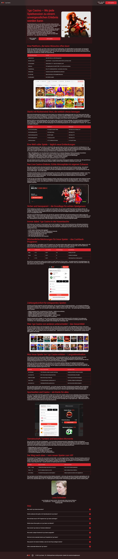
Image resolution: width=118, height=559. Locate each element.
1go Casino (7, 2)
